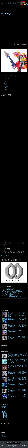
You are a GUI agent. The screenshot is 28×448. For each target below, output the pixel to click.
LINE (5, 84)
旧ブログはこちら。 (6, 255)
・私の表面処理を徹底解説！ (8, 289)
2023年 (4, 410)
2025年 (4, 408)
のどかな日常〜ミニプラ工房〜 (12, 3)
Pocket (6, 86)
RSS (5, 87)
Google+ (6, 81)
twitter (4, 436)
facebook (6, 78)
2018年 (4, 415)
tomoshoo (9, 447)
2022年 (4, 411)
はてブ (5, 83)
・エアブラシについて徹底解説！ (9, 292)
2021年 (4, 412)
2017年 (4, 416)
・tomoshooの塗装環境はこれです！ (10, 295)
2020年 (4, 413)
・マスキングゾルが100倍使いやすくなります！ (13, 296)
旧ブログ (4, 435)
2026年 (4, 407)
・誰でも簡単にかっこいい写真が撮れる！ (11, 291)
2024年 (4, 409)
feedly (5, 89)
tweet (5, 80)
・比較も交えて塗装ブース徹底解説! (10, 293)
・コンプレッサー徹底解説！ (8, 294)
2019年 (4, 414)
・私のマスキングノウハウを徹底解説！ (11, 290)
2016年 (4, 417)
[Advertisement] (14, 30)
